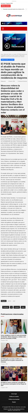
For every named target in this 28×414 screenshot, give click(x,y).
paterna (9, 301)
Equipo (14, 402)
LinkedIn (17, 307)
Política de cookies (14, 396)
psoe (14, 301)
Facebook (5, 307)
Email (23, 307)
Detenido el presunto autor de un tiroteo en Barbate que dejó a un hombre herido (14, 9)
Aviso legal (14, 393)
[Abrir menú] (14, 29)
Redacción (3, 81)
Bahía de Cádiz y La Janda (10, 54)
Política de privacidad (14, 399)
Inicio (2, 54)
